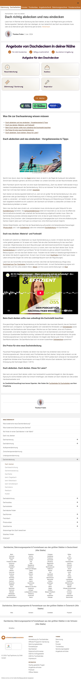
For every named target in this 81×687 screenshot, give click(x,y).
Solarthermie (7, 526)
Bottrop (50, 570)
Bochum (11, 581)
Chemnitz (30, 558)
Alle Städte (40, 550)
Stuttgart (11, 565)
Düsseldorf (12, 567)
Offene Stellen (33, 672)
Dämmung (4, 7)
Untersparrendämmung (11, 456)
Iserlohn (69, 563)
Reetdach (8, 490)
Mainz (30, 579)
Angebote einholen (35, 667)
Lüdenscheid (69, 595)
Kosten (7, 494)
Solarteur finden (8, 534)
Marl (69, 574)
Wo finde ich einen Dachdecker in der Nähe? (18, 432)
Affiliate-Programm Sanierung (39, 642)
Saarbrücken (31, 583)
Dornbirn (31, 612)
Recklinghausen (50, 567)
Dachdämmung (8, 444)
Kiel (31, 561)
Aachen (31, 556)
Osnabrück (31, 588)
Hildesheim (50, 595)
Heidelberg (50, 556)
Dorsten (69, 593)
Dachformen (7, 514)
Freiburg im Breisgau (30, 568)
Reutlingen (50, 583)
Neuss (31, 597)
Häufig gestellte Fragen (37, 665)
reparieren (36, 190)
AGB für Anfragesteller (36, 654)
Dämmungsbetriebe (35, 644)
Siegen (50, 588)
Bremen (12, 570)
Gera (50, 593)
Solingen (31, 590)
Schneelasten (67, 327)
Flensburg (69, 581)
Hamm (31, 581)
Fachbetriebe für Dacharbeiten (59, 383)
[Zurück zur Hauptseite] (13, 637)
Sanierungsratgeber (62, 649)
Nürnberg (11, 577)
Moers (50, 586)
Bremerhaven (50, 577)
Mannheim (12, 588)
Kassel (31, 577)
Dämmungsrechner (59, 7)
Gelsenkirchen (11, 595)
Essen (11, 568)
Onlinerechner (58, 339)
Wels (11, 612)
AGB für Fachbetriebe (36, 656)
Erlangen (50, 597)
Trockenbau (33, 7)
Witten (69, 554)
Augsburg (30, 554)
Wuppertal (11, 583)
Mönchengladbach (12, 597)
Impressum (32, 658)
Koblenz (50, 590)
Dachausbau (7, 502)
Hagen (31, 572)
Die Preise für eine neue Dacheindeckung (19, 130)
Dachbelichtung (50, 228)
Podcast (31, 670)
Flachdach (6, 518)
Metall (35, 267)
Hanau (69, 576)
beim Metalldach (11, 481)
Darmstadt (50, 560)
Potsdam (50, 554)
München (11, 558)
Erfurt (30, 576)
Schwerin (69, 567)
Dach (29, 178)
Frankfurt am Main (12, 561)
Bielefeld (11, 585)
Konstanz (69, 592)
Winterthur (11, 628)
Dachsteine (9, 487)
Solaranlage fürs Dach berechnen (14, 530)
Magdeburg (31, 565)
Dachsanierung (8, 440)
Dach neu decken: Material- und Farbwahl (19, 125)
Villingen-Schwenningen (69, 588)
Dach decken (9, 464)
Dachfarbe (8, 474)
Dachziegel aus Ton (10, 264)
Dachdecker (33, 649)
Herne (30, 585)
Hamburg (11, 556)
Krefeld (31, 560)
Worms (69, 590)
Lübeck (31, 570)
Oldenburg (31, 593)
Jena (69, 560)
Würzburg (50, 561)
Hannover (11, 572)
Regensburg (50, 563)
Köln (11, 560)
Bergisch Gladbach (50, 592)
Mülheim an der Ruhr (30, 586)
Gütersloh (69, 565)
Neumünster (69, 597)
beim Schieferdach (11, 484)
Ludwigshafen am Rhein (30, 592)
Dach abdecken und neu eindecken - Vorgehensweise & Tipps (26, 123)
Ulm (50, 572)
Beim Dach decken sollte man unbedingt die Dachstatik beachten (28, 128)
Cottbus (50, 581)
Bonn (11, 586)
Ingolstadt (50, 574)
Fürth (50, 585)
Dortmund (11, 563)
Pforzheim (50, 576)
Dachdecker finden (9, 510)
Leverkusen (31, 595)
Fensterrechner (74, 7)
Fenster (24, 7)
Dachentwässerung (11, 471)
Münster (11, 592)
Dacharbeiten (15, 7)
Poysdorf (69, 612)
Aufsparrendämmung (10, 448)
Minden (69, 586)
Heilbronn (50, 568)
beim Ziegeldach (10, 477)
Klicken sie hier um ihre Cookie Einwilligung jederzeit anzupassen (17, 678)
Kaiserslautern (69, 561)
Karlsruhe (11, 590)
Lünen (69, 572)
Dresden (11, 579)
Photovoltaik (7, 522)
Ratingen (69, 570)
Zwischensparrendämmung (12, 451)
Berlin (11, 554)
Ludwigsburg (69, 579)
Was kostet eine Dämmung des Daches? (17, 428)
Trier (69, 556)
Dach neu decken (9, 436)
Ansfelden (50, 612)
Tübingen (69, 585)
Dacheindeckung (9, 460)
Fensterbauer (33, 647)
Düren (69, 568)
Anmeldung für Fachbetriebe (38, 639)
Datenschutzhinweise (36, 651)
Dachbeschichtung (11, 467)
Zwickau (69, 558)
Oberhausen (31, 567)
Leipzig (12, 576)
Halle (31, 563)
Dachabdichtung (8, 498)
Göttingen (50, 565)
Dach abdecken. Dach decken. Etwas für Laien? (21, 133)
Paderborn (50, 558)
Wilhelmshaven (69, 583)
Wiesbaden (12, 593)
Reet (66, 267)
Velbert (69, 577)
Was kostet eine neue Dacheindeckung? (16, 424)
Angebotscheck (45, 7)
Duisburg (11, 574)
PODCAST (6, 538)
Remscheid (50, 579)
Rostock (31, 574)
